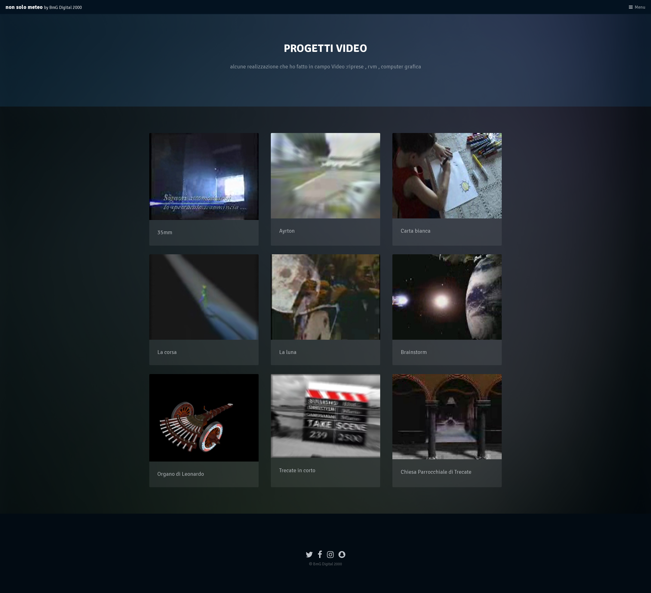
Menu (640, 7)
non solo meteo (44, 7)
